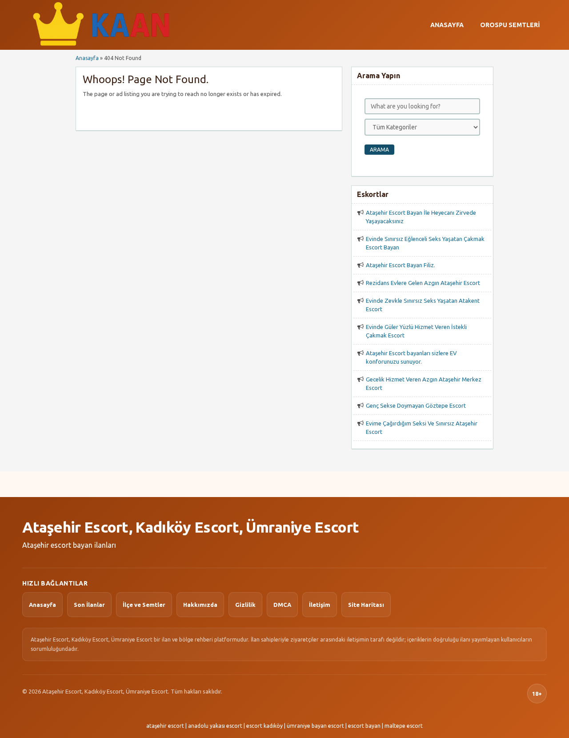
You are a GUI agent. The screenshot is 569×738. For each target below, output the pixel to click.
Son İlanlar (89, 605)
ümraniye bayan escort (315, 726)
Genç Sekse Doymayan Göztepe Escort (416, 405)
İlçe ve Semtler (144, 605)
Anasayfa (447, 24)
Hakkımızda (200, 605)
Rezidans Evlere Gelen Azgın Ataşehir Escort (423, 283)
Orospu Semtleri (510, 24)
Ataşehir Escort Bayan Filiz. (400, 265)
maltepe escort (404, 726)
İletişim (319, 605)
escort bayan (364, 726)
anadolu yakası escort (215, 726)
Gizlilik (245, 605)
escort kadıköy (264, 726)
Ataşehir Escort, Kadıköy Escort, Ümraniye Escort (190, 526)
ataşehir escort (165, 726)
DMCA (282, 605)
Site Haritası (366, 605)
